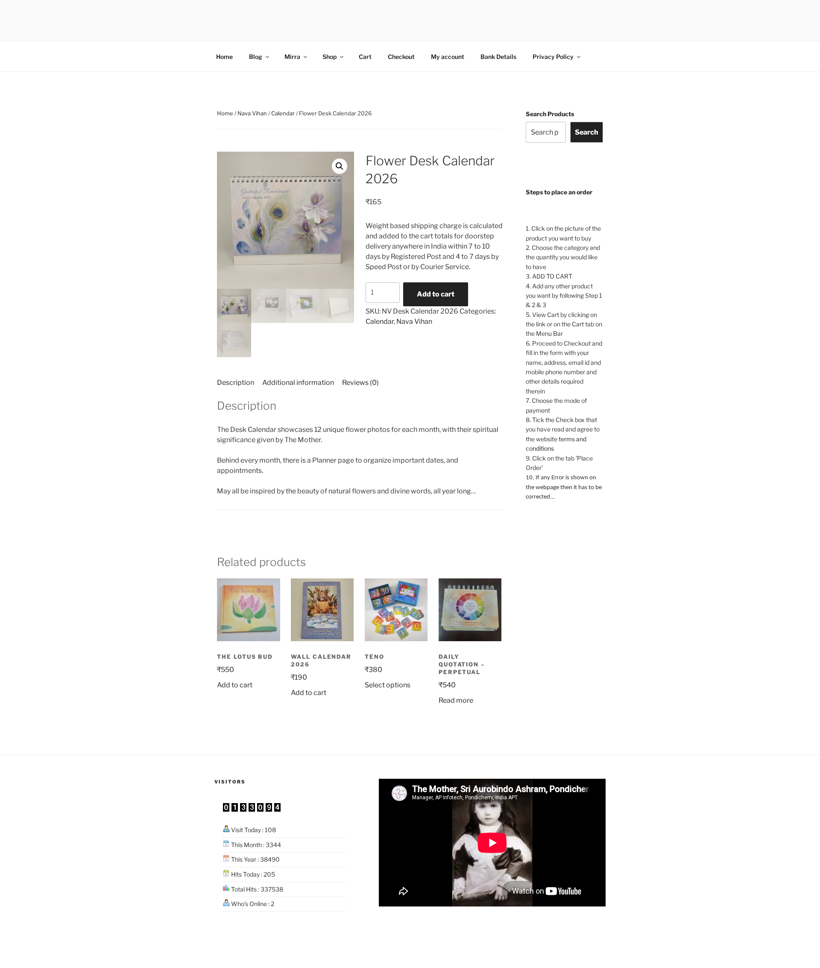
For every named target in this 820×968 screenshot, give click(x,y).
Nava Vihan (252, 113)
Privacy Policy (553, 56)
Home (224, 56)
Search (586, 132)
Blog (255, 56)
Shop (329, 56)
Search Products (550, 113)
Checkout (401, 56)
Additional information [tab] (298, 382)
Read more (456, 700)
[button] (339, 166)
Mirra (292, 56)
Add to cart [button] (234, 685)
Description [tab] (235, 382)
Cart (365, 56)
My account (447, 56)
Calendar (283, 113)
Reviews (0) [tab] (360, 382)
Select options (387, 685)
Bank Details (498, 56)
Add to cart (435, 294)
